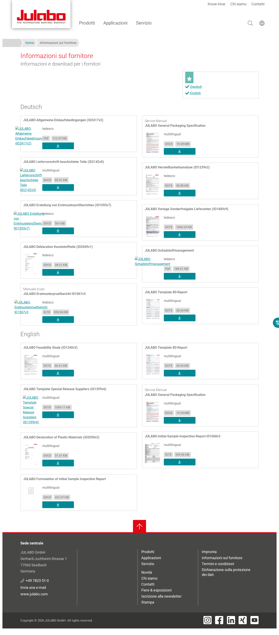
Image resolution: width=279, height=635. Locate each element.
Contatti (257, 4)
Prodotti (87, 23)
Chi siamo (238, 4)
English (195, 93)
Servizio (144, 23)
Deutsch (196, 87)
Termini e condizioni (218, 564)
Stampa (147, 602)
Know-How (216, 4)
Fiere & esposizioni (156, 590)
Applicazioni (115, 23)
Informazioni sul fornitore (222, 558)
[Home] (41, 14)
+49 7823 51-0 (37, 580)
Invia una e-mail (33, 587)
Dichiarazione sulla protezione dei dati (226, 572)
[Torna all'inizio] (139, 526)
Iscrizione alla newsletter (161, 596)
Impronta (209, 552)
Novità (146, 572)
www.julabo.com (34, 594)
